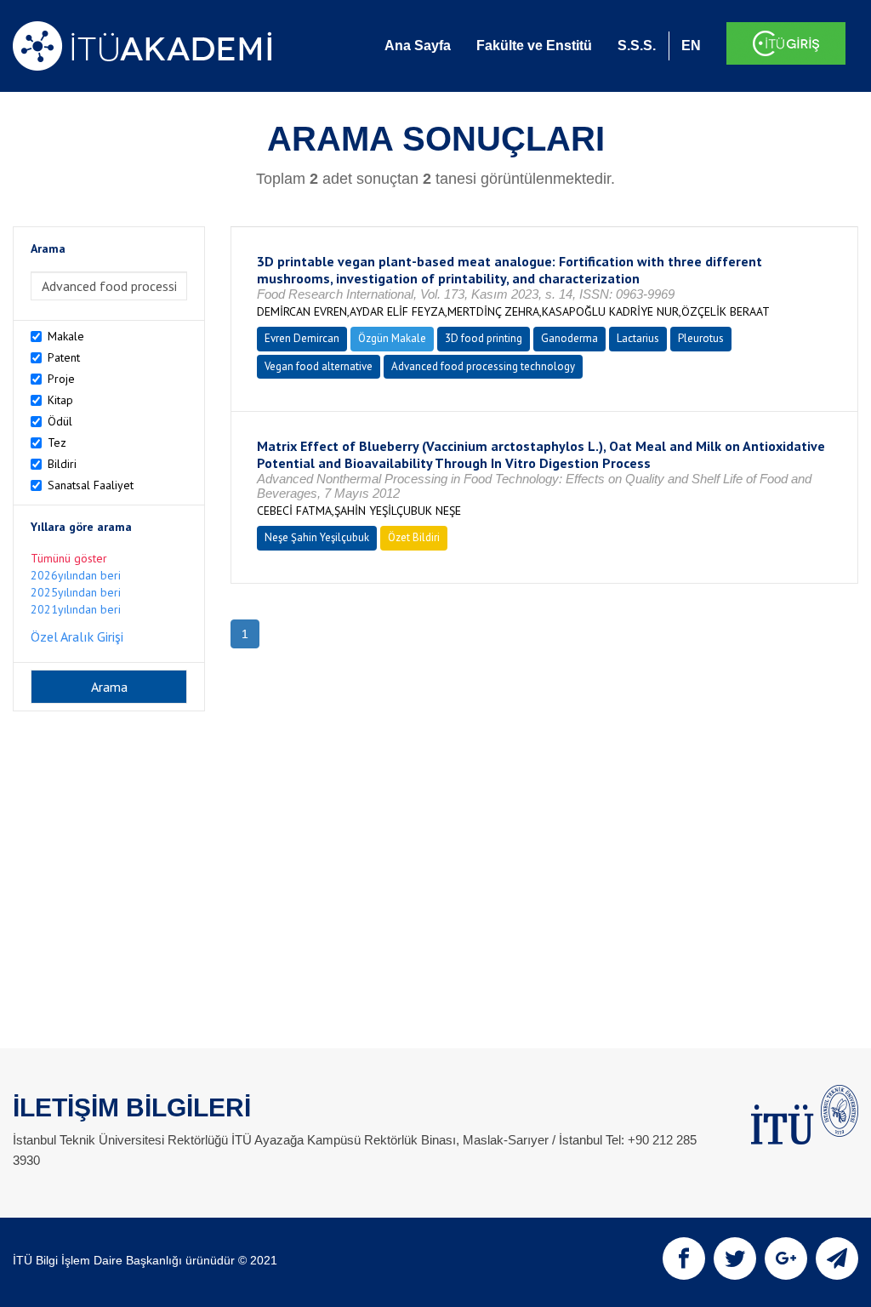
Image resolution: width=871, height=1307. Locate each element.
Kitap (60, 400)
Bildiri (62, 463)
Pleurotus (701, 338)
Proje (61, 378)
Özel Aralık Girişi (77, 636)
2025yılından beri (76, 592)
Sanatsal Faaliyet (91, 485)
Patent (64, 357)
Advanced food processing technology (483, 366)
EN (691, 45)
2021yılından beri (76, 609)
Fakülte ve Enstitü (534, 45)
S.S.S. (637, 45)
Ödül (60, 421)
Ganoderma (569, 338)
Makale (66, 336)
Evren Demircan (302, 338)
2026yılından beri (76, 575)
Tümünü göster (69, 558)
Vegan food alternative (319, 366)
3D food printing (483, 338)
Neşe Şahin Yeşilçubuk (317, 537)
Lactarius (638, 338)
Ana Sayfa (417, 45)
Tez (57, 442)
